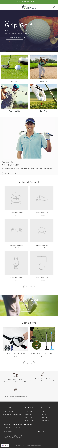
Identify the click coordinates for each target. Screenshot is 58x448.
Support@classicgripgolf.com (12, 414)
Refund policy (28, 414)
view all (29, 287)
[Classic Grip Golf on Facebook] (6, 436)
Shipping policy (29, 417)
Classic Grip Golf (25, 445)
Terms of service (29, 420)
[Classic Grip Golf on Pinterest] (13, 436)
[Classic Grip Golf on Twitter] (9, 436)
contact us (44, 417)
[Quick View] (24, 348)
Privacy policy (28, 411)
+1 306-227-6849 (8, 411)
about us (43, 414)
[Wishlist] (24, 344)
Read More (8, 173)
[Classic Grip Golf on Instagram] (16, 436)
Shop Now (26, 309)
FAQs (42, 411)
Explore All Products (14, 37)
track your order (45, 420)
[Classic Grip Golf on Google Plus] (20, 436)
